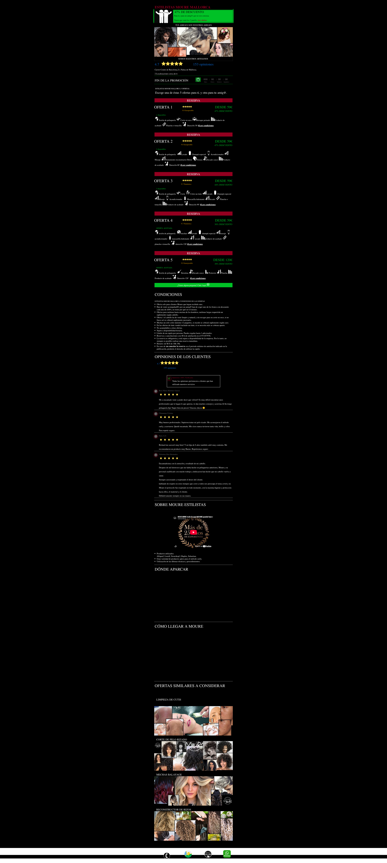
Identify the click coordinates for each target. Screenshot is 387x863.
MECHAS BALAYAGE (168, 774)
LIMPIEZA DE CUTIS (168, 699)
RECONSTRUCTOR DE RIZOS (173, 809)
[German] (152, 856)
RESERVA (193, 100)
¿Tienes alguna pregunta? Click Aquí (192, 285)
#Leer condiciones (188, 165)
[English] (147, 856)
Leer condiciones (206, 125)
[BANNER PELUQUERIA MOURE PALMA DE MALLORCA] (193, 56)
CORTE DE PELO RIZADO (171, 739)
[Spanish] (156, 856)
